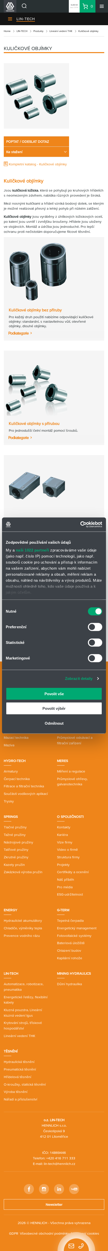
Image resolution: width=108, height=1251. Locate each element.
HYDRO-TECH (15, 761)
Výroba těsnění (15, 1092)
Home (7, 31)
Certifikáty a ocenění (73, 872)
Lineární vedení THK (60, 31)
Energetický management (76, 928)
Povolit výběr (54, 708)
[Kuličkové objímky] (36, 96)
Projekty (63, 865)
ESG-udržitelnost (70, 894)
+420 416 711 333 (60, 1158)
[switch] (95, 627)
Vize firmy (64, 842)
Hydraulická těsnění (19, 1062)
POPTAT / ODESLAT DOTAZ (27, 141)
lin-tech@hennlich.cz (59, 1164)
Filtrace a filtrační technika (24, 786)
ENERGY (10, 910)
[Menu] (101, 6)
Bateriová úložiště (71, 943)
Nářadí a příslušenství (20, 1099)
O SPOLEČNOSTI (70, 817)
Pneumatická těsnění (20, 1069)
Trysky (9, 801)
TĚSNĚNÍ (11, 1051)
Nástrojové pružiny (18, 842)
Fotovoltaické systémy (74, 936)
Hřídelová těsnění (17, 1077)
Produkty (38, 31)
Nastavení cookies (85, 1233)
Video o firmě (67, 850)
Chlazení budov (69, 950)
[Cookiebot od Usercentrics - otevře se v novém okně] (80, 524)
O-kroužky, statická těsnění (25, 1084)
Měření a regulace (71, 771)
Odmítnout (54, 723)
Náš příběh (65, 879)
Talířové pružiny (16, 850)
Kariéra (62, 835)
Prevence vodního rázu (22, 936)
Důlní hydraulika (69, 984)
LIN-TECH (25, 19)
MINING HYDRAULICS (74, 973)
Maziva (9, 745)
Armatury (11, 771)
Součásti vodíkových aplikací (26, 794)
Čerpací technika (17, 779)
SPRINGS (11, 817)
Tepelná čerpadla (70, 920)
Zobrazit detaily (79, 678)
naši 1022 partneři (32, 550)
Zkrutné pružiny (16, 857)
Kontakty (63, 827)
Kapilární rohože (69, 958)
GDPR (13, 1233)
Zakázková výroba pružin (23, 872)
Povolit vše (54, 693)
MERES (62, 761)
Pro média (65, 887)
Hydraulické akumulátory (23, 920)
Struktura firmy (68, 857)
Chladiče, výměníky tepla (23, 928)
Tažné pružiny (15, 835)
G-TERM (63, 910)
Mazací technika (16, 737)
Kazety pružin (14, 865)
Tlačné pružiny (15, 827)
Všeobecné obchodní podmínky (44, 1233)
